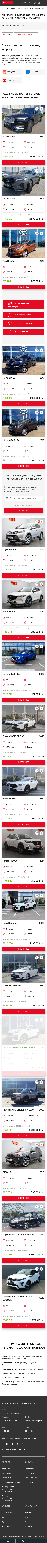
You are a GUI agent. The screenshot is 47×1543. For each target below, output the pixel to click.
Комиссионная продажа (11, 1482)
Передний (22, 1369)
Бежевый (15, 1384)
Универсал (6, 1359)
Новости (28, 1522)
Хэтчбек (25, 1359)
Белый (29, 1381)
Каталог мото (30, 1473)
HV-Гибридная (34, 1373)
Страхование (7, 1522)
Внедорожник (36, 1356)
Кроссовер (17, 1356)
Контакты (28, 1526)
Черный (14, 1381)
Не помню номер (23, 505)
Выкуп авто (6, 1469)
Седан (26, 1356)
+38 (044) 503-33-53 (9, 1421)
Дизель (5, 1365)
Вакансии (28, 1517)
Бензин (17, 1363)
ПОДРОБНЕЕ (23, 162)
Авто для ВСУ (30, 1482)
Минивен (16, 1359)
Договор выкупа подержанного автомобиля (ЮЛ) (8, 1498)
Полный (39, 1369)
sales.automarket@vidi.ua (34, 1421)
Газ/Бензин (33, 1363)
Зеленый (5, 1384)
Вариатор (23, 1373)
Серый (22, 1381)
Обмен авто (6, 1473)
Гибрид (24, 1363)
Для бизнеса (6, 1526)
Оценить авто (23, 510)
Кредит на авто (7, 1513)
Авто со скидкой (31, 1478)
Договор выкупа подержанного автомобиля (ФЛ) (8, 1489)
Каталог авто (30, 1469)
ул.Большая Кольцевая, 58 (11, 1413)
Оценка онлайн (8, 1478)
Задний (31, 1369)
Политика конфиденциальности (14, 1450)
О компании (29, 1513)
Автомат (13, 1373)
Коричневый (38, 1381)
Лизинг (4, 1517)
